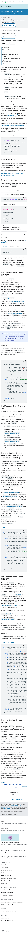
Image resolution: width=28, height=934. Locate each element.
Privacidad (10, 927)
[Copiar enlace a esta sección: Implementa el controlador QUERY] (8, 722)
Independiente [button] (6, 135)
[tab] (6, 135)
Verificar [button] (12, 246)
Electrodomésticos (6, 875)
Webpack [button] (11, 190)
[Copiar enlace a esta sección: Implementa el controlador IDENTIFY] (10, 275)
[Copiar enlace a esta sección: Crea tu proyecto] (16, 160)
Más (24, 190)
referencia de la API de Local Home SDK (13, 125)
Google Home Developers (6, 30)
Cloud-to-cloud (7, 6)
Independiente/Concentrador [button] (9, 642)
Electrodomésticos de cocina (8, 878)
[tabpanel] (14, 146)
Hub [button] (14, 135)
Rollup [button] (18, 190)
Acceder (24, 1)
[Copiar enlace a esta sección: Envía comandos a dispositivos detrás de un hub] (14, 750)
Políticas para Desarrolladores (9, 904)
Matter (3, 821)
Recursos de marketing (7, 892)
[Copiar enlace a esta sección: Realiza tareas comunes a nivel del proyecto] (9, 237)
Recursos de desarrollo (7, 895)
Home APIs (4, 852)
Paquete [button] (5, 246)
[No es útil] (14, 33)
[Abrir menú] (2, 2)
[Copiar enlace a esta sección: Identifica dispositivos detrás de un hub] (5, 408)
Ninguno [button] (5, 190)
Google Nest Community (7, 920)
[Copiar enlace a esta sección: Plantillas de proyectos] (18, 180)
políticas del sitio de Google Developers (15, 810)
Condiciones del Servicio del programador (12, 902)
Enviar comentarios (8, 37)
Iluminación (4, 864)
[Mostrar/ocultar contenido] (10, 47)
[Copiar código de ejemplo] (25, 138)
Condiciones (4, 927)
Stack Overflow (5, 918)
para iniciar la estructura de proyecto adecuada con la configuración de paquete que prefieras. (12, 173)
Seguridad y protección (7, 870)
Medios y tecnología (6, 872)
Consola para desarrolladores (8, 911)
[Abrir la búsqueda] (20, 2)
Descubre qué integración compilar (10, 842)
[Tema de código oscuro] (23, 138)
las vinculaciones (11, 115)
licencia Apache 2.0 (7, 808)
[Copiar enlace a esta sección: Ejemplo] (8, 346)
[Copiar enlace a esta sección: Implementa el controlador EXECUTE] (10, 579)
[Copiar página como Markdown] (11, 43)
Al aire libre (4, 883)
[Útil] (12, 33)
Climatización (4, 867)
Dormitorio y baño (5, 880)
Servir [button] (18, 246)
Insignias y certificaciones (8, 889)
